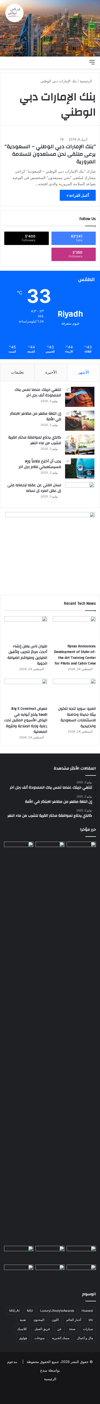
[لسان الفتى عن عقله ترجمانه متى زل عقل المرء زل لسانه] (79, 492)
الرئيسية (86, 81)
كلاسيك (22, 1329)
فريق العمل (42, 1329)
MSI (30, 1311)
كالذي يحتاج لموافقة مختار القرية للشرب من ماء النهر (34, 440)
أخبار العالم (73, 1320)
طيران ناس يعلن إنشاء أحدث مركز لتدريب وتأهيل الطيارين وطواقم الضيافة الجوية (27, 655)
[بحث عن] (82, 62)
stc (91, 1320)
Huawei (87, 1311)
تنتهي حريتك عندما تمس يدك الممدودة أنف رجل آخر (38, 392)
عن (59, 1329)
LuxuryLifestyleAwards (57, 1311)
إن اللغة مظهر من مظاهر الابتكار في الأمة (35, 416)
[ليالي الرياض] (50, 28)
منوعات (39, 1338)
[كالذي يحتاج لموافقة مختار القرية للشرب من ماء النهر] (79, 444)
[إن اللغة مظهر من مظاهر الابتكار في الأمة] (79, 421)
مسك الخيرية (60, 1338)
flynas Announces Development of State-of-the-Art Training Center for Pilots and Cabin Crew (75, 655)
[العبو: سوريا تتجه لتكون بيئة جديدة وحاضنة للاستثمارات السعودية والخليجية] (74, 691)
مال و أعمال (85, 1338)
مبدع (43, 1370)
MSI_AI (14, 1311)
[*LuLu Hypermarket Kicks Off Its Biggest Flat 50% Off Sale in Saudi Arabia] (18, 1273)
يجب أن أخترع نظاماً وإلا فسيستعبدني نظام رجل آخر (40, 464)
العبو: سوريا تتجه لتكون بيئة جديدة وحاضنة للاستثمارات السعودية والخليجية (77, 717)
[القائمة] (92, 62)
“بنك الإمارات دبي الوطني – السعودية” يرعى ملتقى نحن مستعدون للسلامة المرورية (50, 154)
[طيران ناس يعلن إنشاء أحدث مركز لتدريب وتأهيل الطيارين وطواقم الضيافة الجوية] (25, 628)
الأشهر (83, 372)
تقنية (23, 1320)
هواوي (23, 1338)
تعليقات (17, 372)
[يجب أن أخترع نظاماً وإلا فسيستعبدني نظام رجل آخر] (79, 468)
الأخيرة (51, 372)
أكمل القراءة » (77, 195)
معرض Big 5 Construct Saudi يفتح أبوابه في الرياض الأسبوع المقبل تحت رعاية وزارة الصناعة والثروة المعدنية (25, 720)
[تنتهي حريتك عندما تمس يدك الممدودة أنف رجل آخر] (79, 397)
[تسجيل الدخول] (64, 62)
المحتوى (38, 1320)
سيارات (88, 1329)
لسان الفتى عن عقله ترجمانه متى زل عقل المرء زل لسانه (34, 488)
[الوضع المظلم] (73, 62)
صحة (72, 1329)
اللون (55, 1320)
